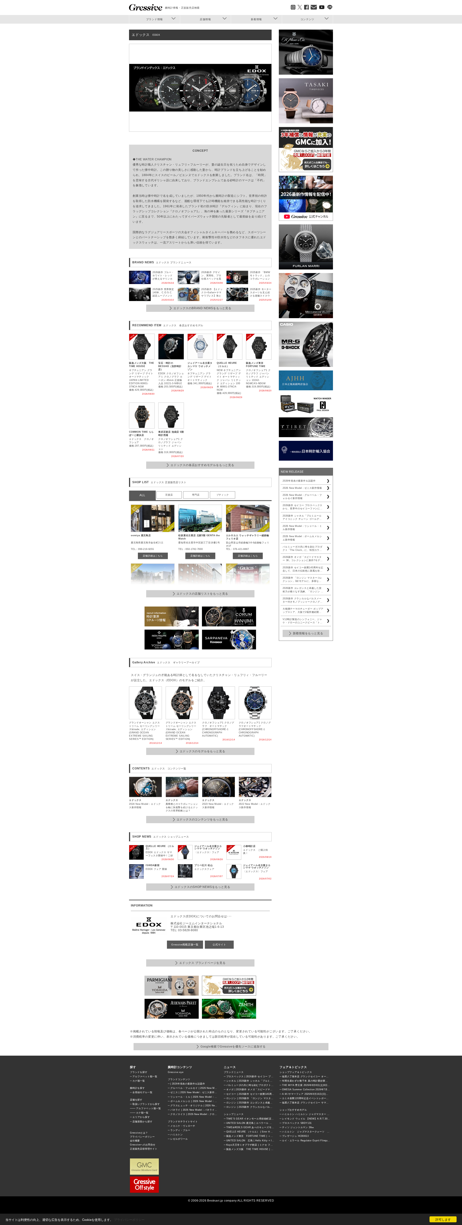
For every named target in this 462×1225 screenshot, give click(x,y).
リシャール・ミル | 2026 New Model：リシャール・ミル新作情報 (207, 1097)
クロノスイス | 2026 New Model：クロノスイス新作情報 (202, 1114)
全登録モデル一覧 (142, 1092)
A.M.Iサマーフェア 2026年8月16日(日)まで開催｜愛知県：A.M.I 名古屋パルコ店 (327, 1094)
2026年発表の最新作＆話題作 (299, 480)
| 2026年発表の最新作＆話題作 (187, 1083)
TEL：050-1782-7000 (190, 549)
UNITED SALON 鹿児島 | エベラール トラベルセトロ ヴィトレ (262, 1123)
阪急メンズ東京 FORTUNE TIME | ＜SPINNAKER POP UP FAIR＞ (266, 1136)
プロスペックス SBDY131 (297, 1123)
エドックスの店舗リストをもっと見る (202, 593)
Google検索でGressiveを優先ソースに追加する (233, 1046)
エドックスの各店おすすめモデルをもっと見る (202, 465)
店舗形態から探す (142, 1121)
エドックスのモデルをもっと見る (202, 751)
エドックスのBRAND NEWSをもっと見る (202, 308)
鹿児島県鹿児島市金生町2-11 (147, 542)
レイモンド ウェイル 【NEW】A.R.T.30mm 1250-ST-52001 (316, 1118)
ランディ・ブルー (180, 1130)
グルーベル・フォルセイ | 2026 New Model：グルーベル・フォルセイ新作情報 (214, 1088)
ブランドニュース (234, 1072)
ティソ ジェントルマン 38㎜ (298, 1127)
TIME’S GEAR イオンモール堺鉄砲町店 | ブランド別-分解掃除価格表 (265, 1118)
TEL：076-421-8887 (237, 549)
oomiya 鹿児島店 (141, 535)
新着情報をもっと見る (308, 633)
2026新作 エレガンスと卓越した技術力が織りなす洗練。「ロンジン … (303, 590)
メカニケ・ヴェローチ (182, 1126)
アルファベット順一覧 (144, 1076)
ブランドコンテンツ (179, 1079)
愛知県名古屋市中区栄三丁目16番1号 (199, 542)
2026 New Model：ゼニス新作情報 (302, 488)
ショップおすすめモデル (293, 1109)
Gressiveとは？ (139, 1132)
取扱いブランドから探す (146, 1104)
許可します (443, 1219)
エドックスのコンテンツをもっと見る (202, 819)
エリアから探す (141, 1117)
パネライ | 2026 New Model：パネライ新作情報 (197, 1109)
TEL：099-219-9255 (142, 549)
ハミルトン (176, 1134)
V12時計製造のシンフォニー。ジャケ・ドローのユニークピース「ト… (302, 621)
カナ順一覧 (138, 1080)
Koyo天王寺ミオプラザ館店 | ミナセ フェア (250, 1144)
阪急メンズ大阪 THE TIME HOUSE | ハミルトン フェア (259, 1149)
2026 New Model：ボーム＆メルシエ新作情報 (302, 538)
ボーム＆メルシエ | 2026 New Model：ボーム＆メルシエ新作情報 (207, 1101)
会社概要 (135, 1140)
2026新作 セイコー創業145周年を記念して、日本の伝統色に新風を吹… (303, 569)
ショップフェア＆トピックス (296, 1072)
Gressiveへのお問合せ (142, 1144)
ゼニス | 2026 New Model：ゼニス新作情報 (194, 1092)
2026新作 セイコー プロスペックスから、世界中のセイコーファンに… (302, 507)
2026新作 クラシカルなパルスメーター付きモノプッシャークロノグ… (302, 600)
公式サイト (219, 944)
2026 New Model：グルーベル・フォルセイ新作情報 (302, 497)
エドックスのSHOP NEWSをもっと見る (202, 886)
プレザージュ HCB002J (295, 1136)
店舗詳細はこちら (153, 555)
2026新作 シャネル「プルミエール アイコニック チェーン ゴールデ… (302, 517)
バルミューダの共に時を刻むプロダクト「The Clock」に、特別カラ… (302, 548)
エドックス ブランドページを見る (202, 962)
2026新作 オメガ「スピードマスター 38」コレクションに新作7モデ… (302, 559)
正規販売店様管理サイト (143, 1148)
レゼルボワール (179, 1139)
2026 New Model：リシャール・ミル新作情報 (302, 528)
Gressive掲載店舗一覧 (185, 944)
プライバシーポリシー (129, 1219)
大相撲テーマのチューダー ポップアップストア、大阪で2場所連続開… (303, 610)
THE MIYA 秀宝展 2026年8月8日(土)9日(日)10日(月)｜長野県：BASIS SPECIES (328, 1085)
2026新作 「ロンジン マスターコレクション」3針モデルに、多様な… (302, 579)
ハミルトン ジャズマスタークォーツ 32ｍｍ (308, 1131)
